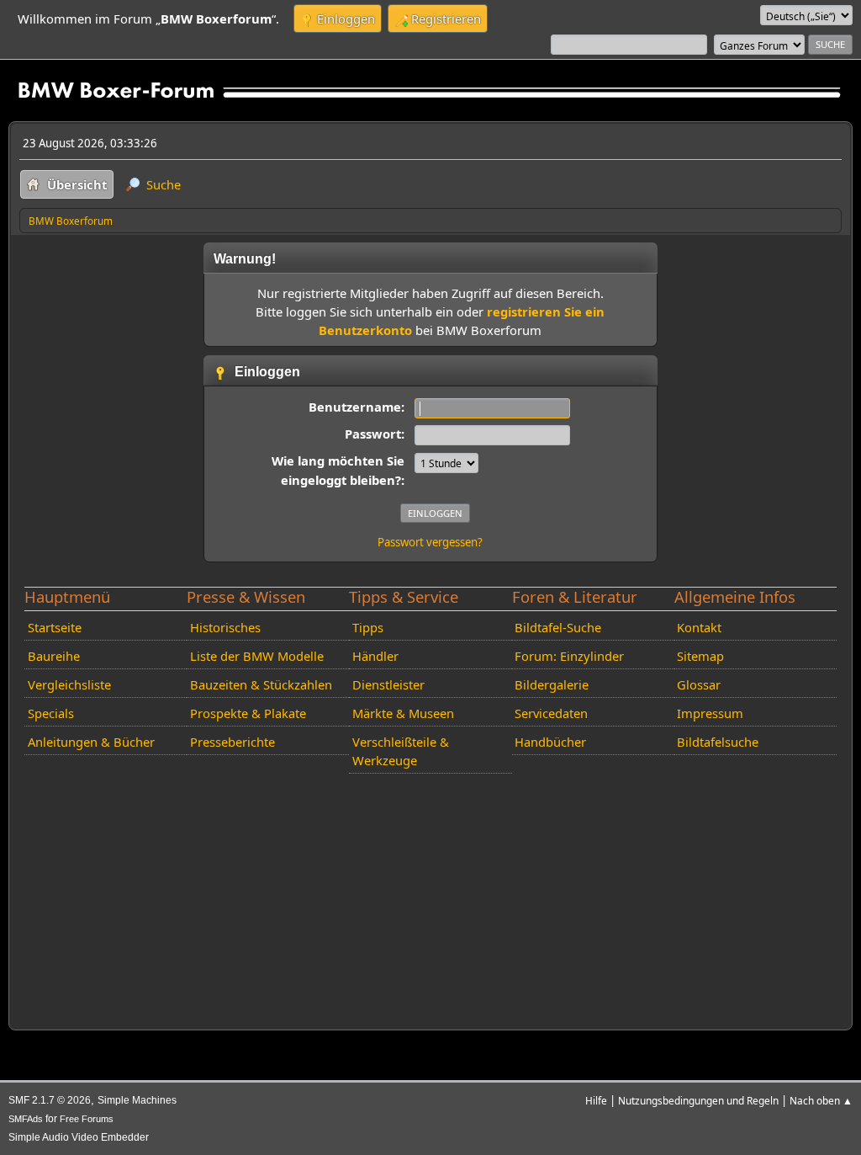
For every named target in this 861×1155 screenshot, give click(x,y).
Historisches (225, 627)
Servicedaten (551, 713)
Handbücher (550, 741)
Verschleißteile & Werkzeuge (400, 751)
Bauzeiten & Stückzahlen (261, 684)
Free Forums (87, 1119)
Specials (51, 713)
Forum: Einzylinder (569, 655)
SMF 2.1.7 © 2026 (49, 1100)
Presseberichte (232, 741)
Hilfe (596, 1100)
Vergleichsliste (69, 684)
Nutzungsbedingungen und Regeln (698, 1100)
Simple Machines (137, 1100)
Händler (375, 655)
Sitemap (700, 655)
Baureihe (54, 655)
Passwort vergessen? (430, 542)
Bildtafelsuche (717, 741)
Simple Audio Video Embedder (78, 1137)
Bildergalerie (552, 684)
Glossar (699, 684)
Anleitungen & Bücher (91, 741)
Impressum (710, 713)
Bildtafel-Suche (558, 627)
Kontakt (699, 627)
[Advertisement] (430, 898)
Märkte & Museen (403, 713)
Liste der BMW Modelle (257, 655)
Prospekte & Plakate (248, 713)
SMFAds (25, 1119)
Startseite (55, 627)
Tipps (367, 627)
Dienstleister (388, 684)
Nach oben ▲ (821, 1100)
